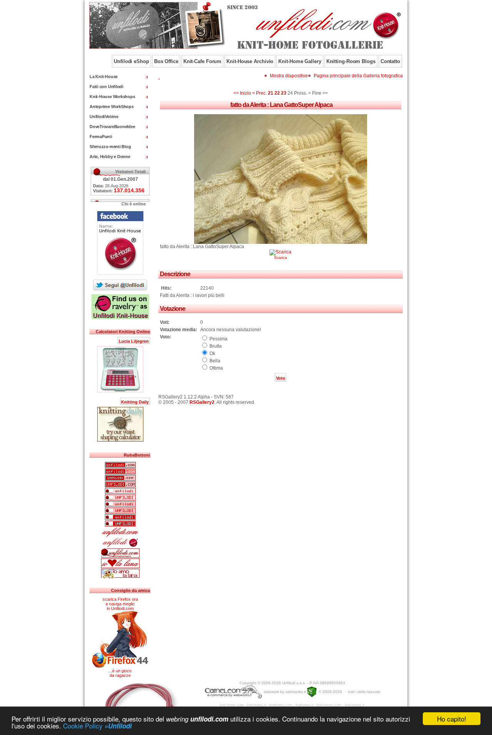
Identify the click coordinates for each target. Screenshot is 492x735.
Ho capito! (451, 718)
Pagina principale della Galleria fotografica (358, 75)
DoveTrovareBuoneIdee (112, 126)
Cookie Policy (97, 725)
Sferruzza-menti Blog (110, 146)
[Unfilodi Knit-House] (120, 275)
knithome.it (304, 705)
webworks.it (296, 692)
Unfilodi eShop (131, 61)
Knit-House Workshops (112, 96)
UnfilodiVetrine (104, 116)
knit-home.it (256, 705)
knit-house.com (329, 705)
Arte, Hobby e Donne (110, 156)
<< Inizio (242, 93)
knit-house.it (354, 705)
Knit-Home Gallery (299, 61)
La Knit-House (104, 76)
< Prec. (259, 93)
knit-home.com (232, 705)
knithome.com (280, 705)
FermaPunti (101, 136)
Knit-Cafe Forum (202, 61)
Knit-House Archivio (249, 61)
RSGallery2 (201, 402)
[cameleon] (233, 692)
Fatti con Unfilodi (106, 86)
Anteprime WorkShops (112, 106)
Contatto (390, 61)
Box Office (166, 61)
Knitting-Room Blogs (351, 61)
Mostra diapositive (289, 75)
